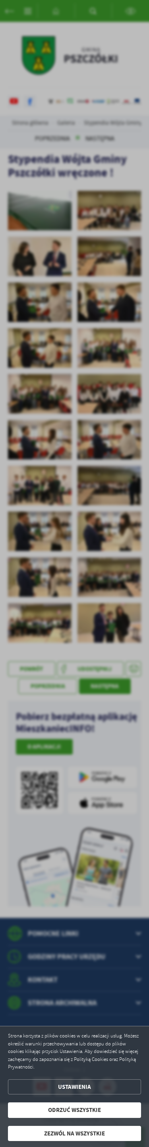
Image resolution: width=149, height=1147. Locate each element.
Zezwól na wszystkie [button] (74, 1133)
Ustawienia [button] (74, 1087)
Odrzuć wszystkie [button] (74, 1110)
